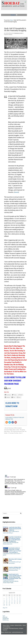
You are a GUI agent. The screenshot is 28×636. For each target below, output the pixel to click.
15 (6, 601)
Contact (12, 625)
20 (19, 601)
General (10, 34)
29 (6, 604)
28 (4, 604)
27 (19, 603)
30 (9, 604)
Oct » (6, 607)
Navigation (13, 15)
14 (4, 601)
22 (6, 603)
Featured (6, 34)
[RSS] (6, 422)
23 (9, 603)
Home (11, 20)
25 (14, 603)
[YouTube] (15, 422)
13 (19, 599)
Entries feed (5, 617)
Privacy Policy (6, 625)
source (16, 192)
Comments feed (6, 618)
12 (17, 599)
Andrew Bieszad (9, 33)
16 (9, 601)
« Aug (4, 607)
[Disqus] (15, 453)
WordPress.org (5, 620)
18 (14, 601)
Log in (4, 615)
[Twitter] (9, 422)
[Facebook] (12, 422)
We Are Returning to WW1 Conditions (13, 428)
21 (4, 603)
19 (17, 601)
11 (14, 599)
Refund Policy (18, 625)
